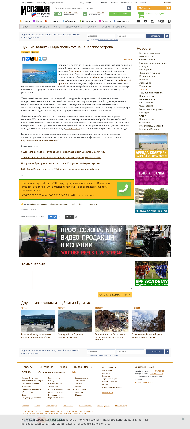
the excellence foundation (77, 204)
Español (167, 2)
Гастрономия (146, 102)
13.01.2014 (136, 308)
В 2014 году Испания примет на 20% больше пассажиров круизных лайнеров (60, 169)
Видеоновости (146, 56)
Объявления (71, 21)
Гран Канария (75, 71)
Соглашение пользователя (31, 411)
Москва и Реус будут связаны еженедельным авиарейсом (36, 335)
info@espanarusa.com (81, 195)
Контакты (114, 2)
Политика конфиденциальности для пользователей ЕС (76, 411)
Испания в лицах (147, 76)
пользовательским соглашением (108, 40)
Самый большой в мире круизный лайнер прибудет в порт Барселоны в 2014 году (63, 151)
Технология (145, 86)
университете (95, 204)
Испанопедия (54, 21)
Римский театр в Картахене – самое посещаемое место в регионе (110, 337)
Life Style (143, 66)
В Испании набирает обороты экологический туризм (147, 335)
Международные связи (151, 125)
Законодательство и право (153, 63)
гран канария (42, 204)
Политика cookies (49, 411)
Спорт (142, 115)
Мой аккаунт (107, 393)
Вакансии (125, 2)
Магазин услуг (123, 21)
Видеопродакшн (87, 2)
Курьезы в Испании (149, 129)
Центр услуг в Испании (53, 2)
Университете (72, 128)
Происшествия (146, 119)
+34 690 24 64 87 (71, 12)
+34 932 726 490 (158, 371)
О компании (102, 2)
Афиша (39, 21)
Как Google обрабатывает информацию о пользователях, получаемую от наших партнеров (54, 413)
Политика (144, 79)
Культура (144, 112)
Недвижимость (89, 21)
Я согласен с (104, 40)
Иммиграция (146, 69)
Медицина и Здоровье (151, 109)
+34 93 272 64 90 (96, 12)
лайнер (95, 77)
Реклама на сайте (138, 2)
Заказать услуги (155, 13)
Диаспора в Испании (150, 73)
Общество (144, 122)
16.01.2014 (25, 308)
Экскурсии (106, 21)
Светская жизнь (147, 59)
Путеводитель (103, 406)
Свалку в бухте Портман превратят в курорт (70, 335)
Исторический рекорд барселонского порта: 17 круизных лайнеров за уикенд (60, 163)
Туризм (143, 89)
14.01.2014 (99, 308)
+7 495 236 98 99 (31, 195)
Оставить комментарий (114, 294)
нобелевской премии (58, 204)
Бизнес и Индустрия (149, 53)
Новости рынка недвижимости (61, 389)
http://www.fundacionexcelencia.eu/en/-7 (41, 140)
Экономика (145, 82)
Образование (146, 105)
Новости (26, 21)
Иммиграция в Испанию (112, 387)
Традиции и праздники (151, 92)
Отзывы (105, 384)
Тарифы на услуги (109, 379)
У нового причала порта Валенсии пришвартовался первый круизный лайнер (61, 157)
